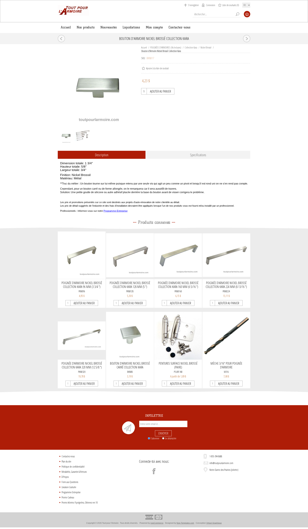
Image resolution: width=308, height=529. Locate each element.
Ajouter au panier (160, 91)
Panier (247, 14)
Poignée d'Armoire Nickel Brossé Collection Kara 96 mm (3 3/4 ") (81, 285)
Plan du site (66, 461)
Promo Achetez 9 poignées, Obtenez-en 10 (80, 502)
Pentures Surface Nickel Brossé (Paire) (178, 365)
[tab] (101, 155)
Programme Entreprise (71, 492)
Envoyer (163, 433)
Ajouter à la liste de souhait (157, 68)
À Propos (65, 477)
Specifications (198, 154)
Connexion (210, 5)
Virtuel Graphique (214, 523)
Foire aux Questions (70, 482)
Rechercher (237, 14)
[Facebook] (154, 471)
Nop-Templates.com (185, 523)
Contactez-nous (68, 456)
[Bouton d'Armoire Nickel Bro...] (61, 38)
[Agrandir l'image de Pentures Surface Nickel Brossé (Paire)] (178, 336)
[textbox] (217, 14)
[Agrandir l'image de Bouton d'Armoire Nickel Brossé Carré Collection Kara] (130, 336)
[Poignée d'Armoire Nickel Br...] (246, 38)
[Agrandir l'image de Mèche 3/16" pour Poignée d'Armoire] (226, 336)
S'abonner (154, 438)
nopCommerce (156, 523)
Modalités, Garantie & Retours (74, 472)
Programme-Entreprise (115, 211)
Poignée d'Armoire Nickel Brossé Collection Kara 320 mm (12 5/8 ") (81, 365)
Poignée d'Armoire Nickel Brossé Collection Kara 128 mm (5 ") (130, 285)
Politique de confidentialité (73, 466)
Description (101, 154)
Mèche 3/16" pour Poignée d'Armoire (226, 365)
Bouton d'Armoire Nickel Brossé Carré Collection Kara (130, 365)
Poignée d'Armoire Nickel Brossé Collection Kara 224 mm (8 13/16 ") (226, 285)
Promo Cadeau (68, 497)
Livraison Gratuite (69, 487)
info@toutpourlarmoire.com (221, 463)
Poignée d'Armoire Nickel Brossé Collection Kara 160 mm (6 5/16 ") (178, 285)
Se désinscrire (170, 438)
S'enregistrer (193, 5)
